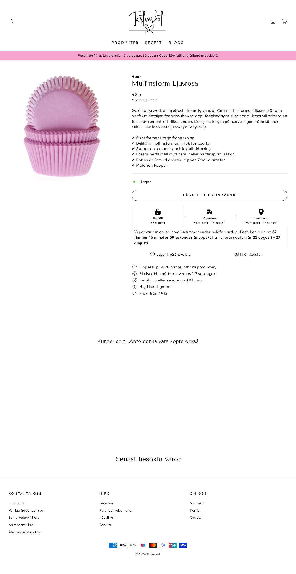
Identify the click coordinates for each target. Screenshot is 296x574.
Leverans (106, 503)
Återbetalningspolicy (24, 532)
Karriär (195, 510)
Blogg (176, 42)
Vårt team (197, 503)
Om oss (195, 517)
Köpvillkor (107, 517)
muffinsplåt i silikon (217, 153)
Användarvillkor (21, 525)
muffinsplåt (179, 153)
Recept (153, 42)
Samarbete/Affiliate (24, 517)
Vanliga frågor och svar (27, 510)
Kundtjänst (17, 503)
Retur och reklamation (116, 510)
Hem (135, 76)
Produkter (125, 42)
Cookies (105, 525)
